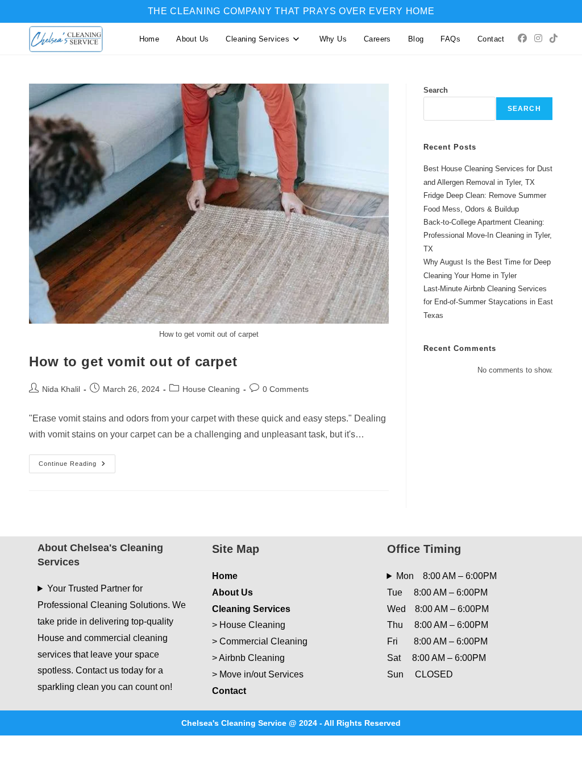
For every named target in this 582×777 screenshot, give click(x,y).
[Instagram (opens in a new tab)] (538, 38)
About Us (232, 592)
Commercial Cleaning (263, 641)
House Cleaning (211, 389)
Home (225, 576)
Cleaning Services (251, 609)
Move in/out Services (261, 674)
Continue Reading (77, 466)
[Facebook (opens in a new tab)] (522, 38)
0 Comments (286, 389)
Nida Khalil (61, 389)
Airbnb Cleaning (252, 658)
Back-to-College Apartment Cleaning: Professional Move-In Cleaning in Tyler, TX (487, 235)
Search (435, 90)
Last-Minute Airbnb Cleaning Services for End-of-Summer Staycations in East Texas (488, 302)
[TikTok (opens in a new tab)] (554, 38)
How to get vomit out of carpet (133, 361)
